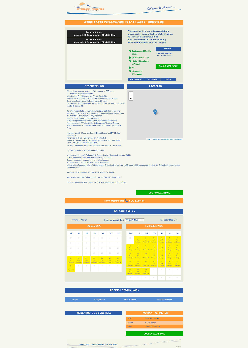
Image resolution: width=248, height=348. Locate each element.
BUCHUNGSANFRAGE (168, 66)
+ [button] (131, 94)
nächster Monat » (168, 220)
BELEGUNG (152, 79)
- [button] (131, 98)
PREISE (168, 79)
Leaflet (149, 139)
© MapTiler (156, 139)
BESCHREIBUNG (136, 79)
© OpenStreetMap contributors (171, 139)
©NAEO (178, 347)
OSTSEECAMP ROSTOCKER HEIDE (104, 344)
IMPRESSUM (84, 344)
